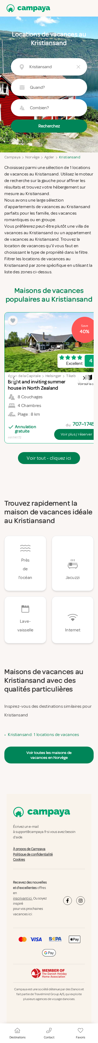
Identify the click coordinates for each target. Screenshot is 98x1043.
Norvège (32, 157)
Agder (49, 157)
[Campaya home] (27, 8)
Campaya (12, 157)
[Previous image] (14, 377)
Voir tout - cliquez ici (49, 458)
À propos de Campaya (29, 849)
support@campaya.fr (31, 832)
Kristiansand (69, 157)
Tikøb (71, 376)
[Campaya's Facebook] (67, 901)
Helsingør (53, 376)
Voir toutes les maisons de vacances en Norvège (49, 755)
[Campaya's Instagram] (80, 901)
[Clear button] (78, 66)
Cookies (19, 859)
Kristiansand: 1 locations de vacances (43, 734)
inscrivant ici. (23, 898)
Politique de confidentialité (33, 854)
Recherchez (49, 126)
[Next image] (83, 377)
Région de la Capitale (23, 376)
